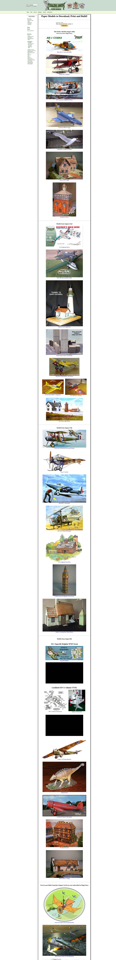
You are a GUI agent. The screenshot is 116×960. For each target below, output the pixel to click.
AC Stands (29, 45)
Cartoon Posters (30, 61)
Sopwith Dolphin (64, 660)
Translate (35, 6)
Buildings (40, 12)
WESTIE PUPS (30, 51)
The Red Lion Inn (64, 847)
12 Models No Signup (31, 59)
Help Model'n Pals (30, 38)
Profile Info (29, 24)
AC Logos (29, 42)
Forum (29, 35)
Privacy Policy (30, 60)
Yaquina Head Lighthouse (64, 327)
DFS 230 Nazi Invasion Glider (64, 278)
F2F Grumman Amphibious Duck (64, 100)
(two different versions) (76, 395)
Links (28, 55)
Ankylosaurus (64, 792)
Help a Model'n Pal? (30, 30)
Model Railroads (30, 62)
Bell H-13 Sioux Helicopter (64, 531)
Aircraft (35, 12)
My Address (30, 23)
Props (29, 47)
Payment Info (30, 22)
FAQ (31, 12)
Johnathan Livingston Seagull (64, 149)
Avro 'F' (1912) (64, 472)
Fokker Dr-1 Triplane (64, 74)
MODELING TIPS (31, 49)
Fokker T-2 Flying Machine (64, 759)
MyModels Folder (30, 20)
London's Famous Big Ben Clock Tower (64, 596)
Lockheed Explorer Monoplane (64, 817)
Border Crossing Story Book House (64, 632)
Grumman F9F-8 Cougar (64, 127)
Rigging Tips (30, 46)
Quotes (29, 56)
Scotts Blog (29, 37)
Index (28, 53)
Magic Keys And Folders (32, 50)
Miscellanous (49, 12)
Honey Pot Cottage (64, 180)
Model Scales (30, 44)
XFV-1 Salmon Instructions (55, 711)
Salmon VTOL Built (77, 711)
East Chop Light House (64, 421)
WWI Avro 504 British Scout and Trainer (64, 448)
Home (28, 12)
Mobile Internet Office (31, 52)
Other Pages (29, 34)
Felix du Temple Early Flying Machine (64, 922)
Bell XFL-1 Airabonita (64, 503)
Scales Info (29, 54)
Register (28, 29)
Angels (29, 39)
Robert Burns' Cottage (64, 878)
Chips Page (29, 57)
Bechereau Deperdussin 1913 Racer (64, 376)
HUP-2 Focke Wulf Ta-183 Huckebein (64, 956)
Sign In (28, 27)
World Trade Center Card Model (64, 355)
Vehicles (44, 12)
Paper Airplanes (30, 63)
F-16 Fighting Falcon (64, 247)
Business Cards (30, 58)
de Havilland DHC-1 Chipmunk (53, 394)
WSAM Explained (30, 36)
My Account (29, 18)
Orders (29, 21)
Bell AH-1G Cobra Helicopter (64, 52)
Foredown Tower (64, 217)
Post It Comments (31, 43)
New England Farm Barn (64, 562)
